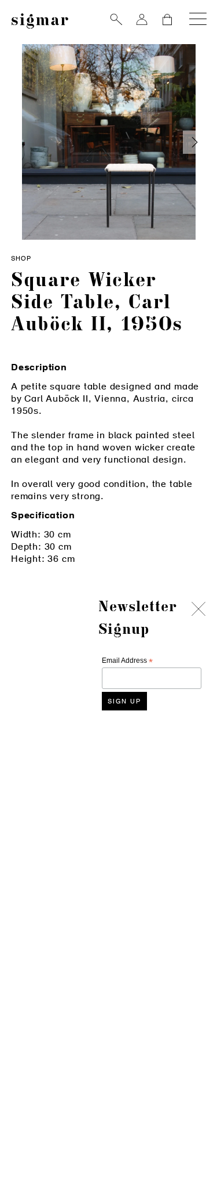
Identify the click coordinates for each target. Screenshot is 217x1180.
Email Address (127, 661)
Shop (21, 259)
